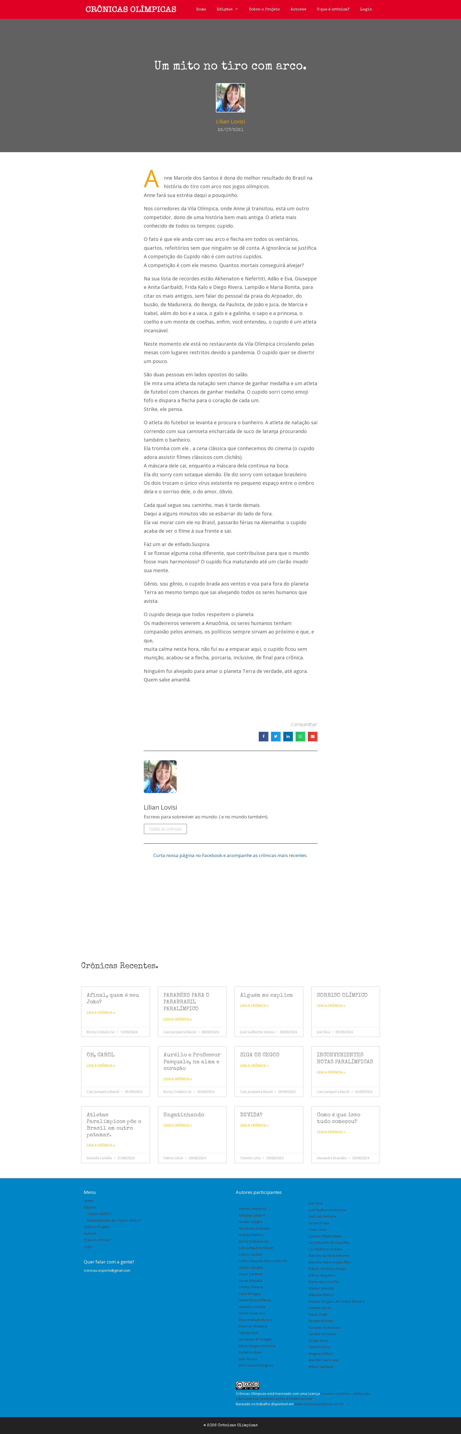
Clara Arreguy (250, 1293)
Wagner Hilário (320, 1353)
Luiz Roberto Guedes (325, 1249)
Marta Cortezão (321, 1288)
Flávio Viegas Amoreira (257, 1345)
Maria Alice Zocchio (323, 1281)
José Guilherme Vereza (327, 1209)
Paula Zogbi (318, 1314)
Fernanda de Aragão (255, 1339)
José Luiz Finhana (322, 1216)
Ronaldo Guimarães (324, 1327)
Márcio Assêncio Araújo (327, 1268)
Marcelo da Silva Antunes (328, 1255)
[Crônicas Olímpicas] (131, 9)
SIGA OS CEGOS (259, 1055)
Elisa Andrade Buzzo (255, 1319)
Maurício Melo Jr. (321, 1294)
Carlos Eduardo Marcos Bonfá (263, 1260)
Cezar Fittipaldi (250, 1280)
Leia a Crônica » (101, 1012)
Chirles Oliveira (251, 1286)
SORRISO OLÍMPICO (342, 995)
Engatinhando (184, 1115)
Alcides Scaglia (250, 1221)
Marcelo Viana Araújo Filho (329, 1262)
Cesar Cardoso (251, 1273)
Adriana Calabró (252, 1215)
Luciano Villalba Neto (325, 1236)
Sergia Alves (318, 1340)
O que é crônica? (333, 9)
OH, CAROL (100, 1055)
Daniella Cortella (252, 1306)
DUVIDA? (251, 1115)
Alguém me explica (266, 995)
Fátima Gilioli (249, 1332)
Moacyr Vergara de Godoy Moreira (336, 1301)
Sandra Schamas (322, 1333)
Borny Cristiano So (253, 1241)
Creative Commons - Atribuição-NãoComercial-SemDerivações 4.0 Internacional (303, 1396)
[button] (263, 736)
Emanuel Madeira (253, 1326)
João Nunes (248, 1358)
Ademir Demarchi (252, 1208)
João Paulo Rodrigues (256, 1365)
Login (366, 9)
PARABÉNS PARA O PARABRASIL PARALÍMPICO (186, 1002)
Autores (298, 9)
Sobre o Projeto (264, 9)
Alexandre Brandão (254, 1228)
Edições (225, 9)
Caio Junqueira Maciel (256, 1247)
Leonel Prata (318, 1223)
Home (201, 9)
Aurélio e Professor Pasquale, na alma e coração (192, 1061)
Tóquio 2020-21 (99, 1213)
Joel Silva (315, 1203)
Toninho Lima (319, 1346)
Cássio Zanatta (251, 1267)
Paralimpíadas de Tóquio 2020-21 (114, 1220)
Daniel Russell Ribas (255, 1300)
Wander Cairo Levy (323, 1360)
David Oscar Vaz (252, 1313)
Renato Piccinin (320, 1320)
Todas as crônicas (165, 828)
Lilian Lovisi (317, 1229)
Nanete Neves (320, 1307)
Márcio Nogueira (321, 1275)
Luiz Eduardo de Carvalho (329, 1242)
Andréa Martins (251, 1234)
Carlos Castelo (250, 1254)
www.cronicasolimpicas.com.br (319, 1403)
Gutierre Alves (250, 1352)
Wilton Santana (320, 1366)
